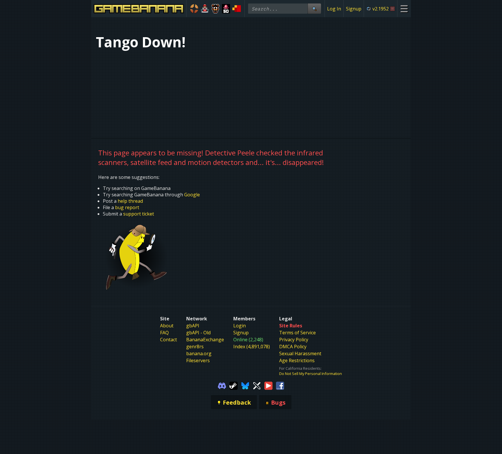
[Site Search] (314, 8)
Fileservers (198, 360)
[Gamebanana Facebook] (280, 385)
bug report (127, 207)
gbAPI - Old (198, 332)
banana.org (198, 353)
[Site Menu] (404, 8)
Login (239, 325)
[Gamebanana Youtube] (268, 385)
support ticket (138, 214)
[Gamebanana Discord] (222, 385)
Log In (334, 9)
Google (192, 194)
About (166, 325)
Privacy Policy (293, 339)
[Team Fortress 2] (194, 9)
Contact (168, 339)
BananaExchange (205, 339)
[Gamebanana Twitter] (256, 385)
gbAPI (192, 325)
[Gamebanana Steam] (233, 385)
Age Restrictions (297, 360)
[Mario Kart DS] (205, 9)
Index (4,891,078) (251, 346)
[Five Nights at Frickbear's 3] (215, 9)
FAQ (164, 332)
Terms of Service (297, 332)
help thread (130, 201)
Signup (353, 9)
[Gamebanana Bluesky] (245, 385)
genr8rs (195, 346)
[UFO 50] (226, 9)
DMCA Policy (292, 346)
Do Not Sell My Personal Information (310, 373)
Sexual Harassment (300, 353)
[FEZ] (236, 9)
